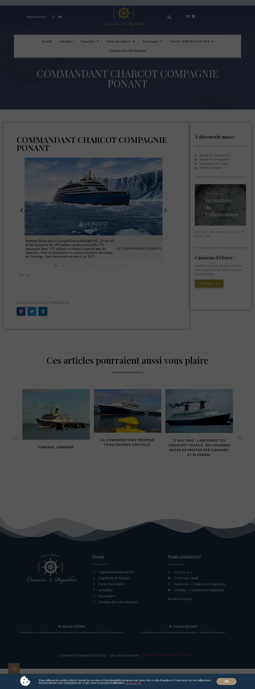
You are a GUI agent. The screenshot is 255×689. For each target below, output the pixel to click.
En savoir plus (133, 682)
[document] (127, 344)
